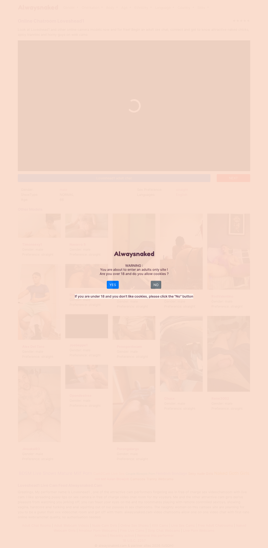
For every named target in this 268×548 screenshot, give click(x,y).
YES (113, 285)
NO (155, 285)
